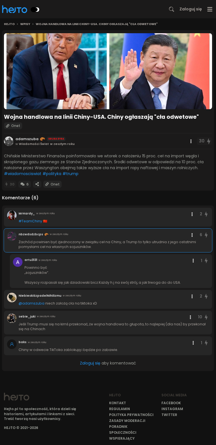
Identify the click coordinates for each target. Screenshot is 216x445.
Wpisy (25, 24)
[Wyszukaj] (171, 9)
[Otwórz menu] (210, 9)
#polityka (51, 173)
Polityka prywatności (131, 414)
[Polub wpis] (209, 141)
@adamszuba (31, 303)
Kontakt (117, 403)
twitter (169, 414)
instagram (172, 408)
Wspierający (122, 438)
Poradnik (118, 426)
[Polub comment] (206, 214)
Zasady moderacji (127, 420)
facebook (171, 403)
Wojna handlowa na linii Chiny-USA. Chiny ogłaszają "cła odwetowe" (97, 24)
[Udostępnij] (37, 184)
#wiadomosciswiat (22, 173)
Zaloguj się (190, 9)
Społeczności (122, 432)
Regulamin (119, 408)
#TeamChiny (30, 221)
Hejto (9, 24)
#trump (70, 173)
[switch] (35, 9)
